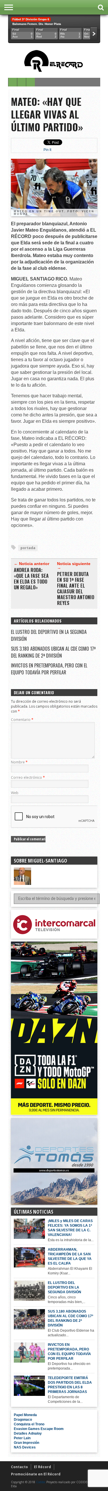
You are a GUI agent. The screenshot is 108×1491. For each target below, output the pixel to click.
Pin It (47, 150)
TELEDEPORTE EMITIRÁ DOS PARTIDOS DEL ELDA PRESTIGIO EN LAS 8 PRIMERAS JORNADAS (70, 1385)
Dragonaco (23, 1420)
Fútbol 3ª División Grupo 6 (30, 19)
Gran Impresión (26, 1443)
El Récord (42, 1466)
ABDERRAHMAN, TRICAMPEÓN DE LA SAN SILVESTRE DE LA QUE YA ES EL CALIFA (70, 1256)
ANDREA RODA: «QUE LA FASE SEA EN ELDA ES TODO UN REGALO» (31, 578)
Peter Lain (22, 1438)
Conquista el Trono (29, 1424)
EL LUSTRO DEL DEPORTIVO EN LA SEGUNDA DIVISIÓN (64, 1287)
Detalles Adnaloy (28, 1433)
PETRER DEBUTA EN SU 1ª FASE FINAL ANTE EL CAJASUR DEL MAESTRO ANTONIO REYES (75, 588)
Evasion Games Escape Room (39, 1429)
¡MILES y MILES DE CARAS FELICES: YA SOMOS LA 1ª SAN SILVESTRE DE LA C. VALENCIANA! (70, 1228)
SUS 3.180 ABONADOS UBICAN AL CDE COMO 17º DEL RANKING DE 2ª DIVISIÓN (53, 652)
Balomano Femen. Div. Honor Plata (36, 23)
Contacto (19, 1466)
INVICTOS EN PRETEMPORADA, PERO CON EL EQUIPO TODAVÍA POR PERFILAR (49, 669)
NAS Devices (25, 1447)
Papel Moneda (25, 1415)
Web (14, 792)
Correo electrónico (28, 777)
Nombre (19, 762)
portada (27, 547)
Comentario (22, 719)
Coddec (41, 1482)
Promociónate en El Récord (35, 1474)
